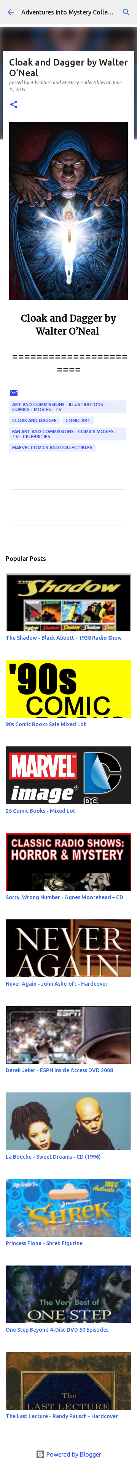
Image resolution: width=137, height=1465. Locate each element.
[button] (13, 105)
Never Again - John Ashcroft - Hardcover (57, 984)
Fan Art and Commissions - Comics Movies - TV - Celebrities (64, 434)
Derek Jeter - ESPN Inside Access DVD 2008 (59, 1070)
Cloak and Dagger (34, 420)
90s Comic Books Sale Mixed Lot (46, 724)
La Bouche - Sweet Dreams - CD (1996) (53, 1157)
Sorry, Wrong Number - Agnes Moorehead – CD (64, 897)
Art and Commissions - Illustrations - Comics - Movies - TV (59, 407)
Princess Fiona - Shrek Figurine (44, 1243)
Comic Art (78, 420)
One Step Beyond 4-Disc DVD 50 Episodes (57, 1330)
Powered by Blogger (73, 1454)
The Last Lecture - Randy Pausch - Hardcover (62, 1416)
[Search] (126, 12)
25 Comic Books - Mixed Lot (40, 811)
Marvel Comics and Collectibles (52, 447)
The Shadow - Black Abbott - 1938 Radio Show (64, 638)
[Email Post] (13, 396)
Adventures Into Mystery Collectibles (74, 12)
